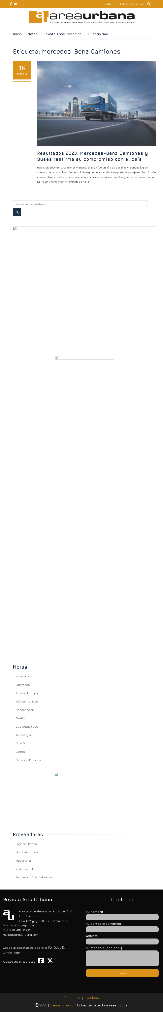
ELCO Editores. (29, 916)
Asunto (92, 936)
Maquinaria (23, 860)
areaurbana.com (62, 1005)
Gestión (21, 718)
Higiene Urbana (26, 843)
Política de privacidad (81, 997)
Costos (21, 751)
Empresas (23, 684)
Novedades (24, 676)
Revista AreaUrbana (60, 34)
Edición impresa (131, 4)
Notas (33, 34)
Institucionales (26, 869)
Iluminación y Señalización (34, 877)
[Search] (17, 212)
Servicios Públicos (28, 760)
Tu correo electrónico (103, 923)
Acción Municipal (27, 693)
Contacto (109, 4)
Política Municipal (27, 701)
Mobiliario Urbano (28, 852)
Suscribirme (98, 34)
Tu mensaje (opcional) (104, 948)
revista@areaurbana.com (21, 934)
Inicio (17, 34)
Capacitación (25, 709)
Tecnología (23, 735)
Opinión (21, 743)
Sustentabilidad (27, 726)
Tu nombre (94, 911)
